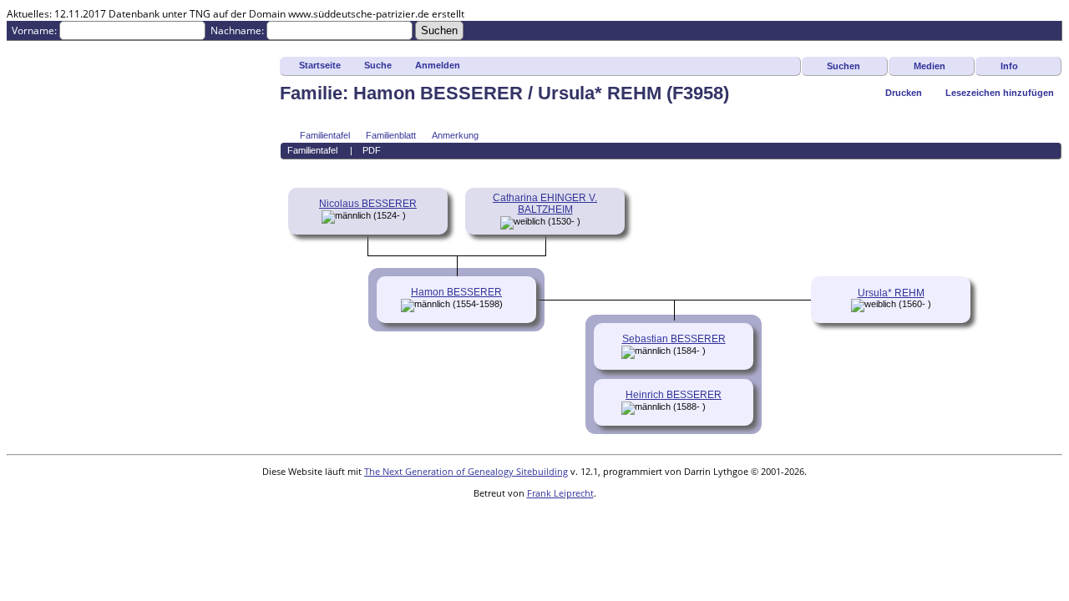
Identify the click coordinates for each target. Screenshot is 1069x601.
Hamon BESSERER (456, 292)
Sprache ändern (44, 387)
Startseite (320, 65)
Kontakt (24, 415)
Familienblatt (391, 135)
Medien (929, 66)
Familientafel (325, 135)
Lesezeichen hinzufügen (999, 93)
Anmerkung (455, 135)
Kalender (27, 302)
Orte (17, 259)
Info (1009, 66)
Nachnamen (35, 89)
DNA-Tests (31, 358)
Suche (378, 65)
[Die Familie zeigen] (717, 350)
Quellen (25, 330)
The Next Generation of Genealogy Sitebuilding (466, 471)
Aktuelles (28, 103)
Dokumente (34, 131)
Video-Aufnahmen (48, 202)
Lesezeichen (35, 401)
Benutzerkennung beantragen (76, 429)
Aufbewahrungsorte (53, 344)
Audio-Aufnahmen (49, 188)
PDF (371, 150)
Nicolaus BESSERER (368, 204)
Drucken (903, 93)
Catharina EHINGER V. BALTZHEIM (545, 203)
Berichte (26, 316)
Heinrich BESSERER (674, 395)
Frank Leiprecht (560, 493)
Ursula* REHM (891, 293)
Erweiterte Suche (46, 75)
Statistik (25, 373)
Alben (20, 217)
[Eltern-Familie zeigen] (411, 215)
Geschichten (35, 160)
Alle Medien (34, 231)
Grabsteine (32, 146)
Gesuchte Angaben (51, 117)
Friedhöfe (29, 245)
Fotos (19, 174)
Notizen (25, 273)
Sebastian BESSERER (674, 339)
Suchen (843, 66)
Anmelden (30, 60)
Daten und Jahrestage (57, 287)
